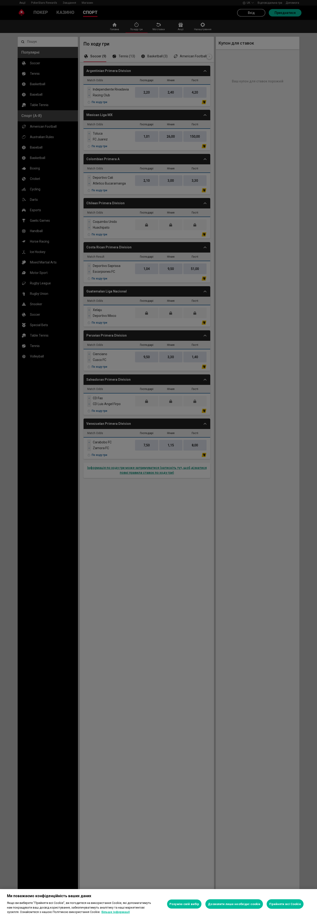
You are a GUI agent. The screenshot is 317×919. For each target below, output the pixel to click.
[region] (158, 904)
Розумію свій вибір (184, 904)
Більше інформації (115, 912)
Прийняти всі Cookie (285, 904)
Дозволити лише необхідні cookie (234, 904)
